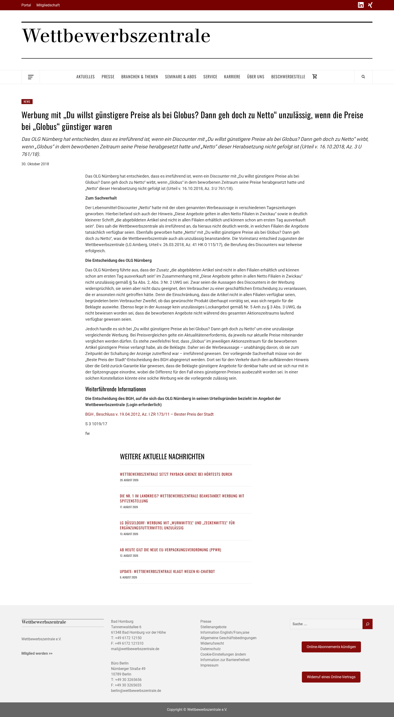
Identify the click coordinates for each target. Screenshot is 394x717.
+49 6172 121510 (129, 643)
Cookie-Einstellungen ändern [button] (223, 654)
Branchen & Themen (139, 76)
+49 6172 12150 (128, 638)
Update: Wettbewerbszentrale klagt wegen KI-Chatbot (167, 571)
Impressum (209, 665)
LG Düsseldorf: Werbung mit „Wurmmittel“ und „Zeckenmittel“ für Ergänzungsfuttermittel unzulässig (177, 525)
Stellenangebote (213, 627)
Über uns (255, 76)
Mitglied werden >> (36, 653)
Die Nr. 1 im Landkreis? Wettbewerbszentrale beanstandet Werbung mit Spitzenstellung (182, 498)
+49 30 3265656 (128, 680)
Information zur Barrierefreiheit (225, 660)
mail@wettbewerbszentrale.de (135, 649)
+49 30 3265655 (128, 685)
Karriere (232, 76)
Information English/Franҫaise (224, 632)
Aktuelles (85, 76)
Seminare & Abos (181, 76)
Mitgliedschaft (48, 5)
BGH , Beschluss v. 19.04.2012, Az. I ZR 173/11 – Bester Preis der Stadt (149, 414)
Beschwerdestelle (288, 76)
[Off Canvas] (31, 76)
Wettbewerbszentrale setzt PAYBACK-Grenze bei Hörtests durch (176, 474)
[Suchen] (368, 624)
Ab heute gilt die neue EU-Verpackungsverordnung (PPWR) (170, 549)
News (27, 101)
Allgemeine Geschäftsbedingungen (228, 638)
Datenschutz (210, 649)
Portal (26, 5)
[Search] (363, 76)
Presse (108, 76)
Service (210, 76)
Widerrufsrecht (212, 643)
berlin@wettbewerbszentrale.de (136, 690)
